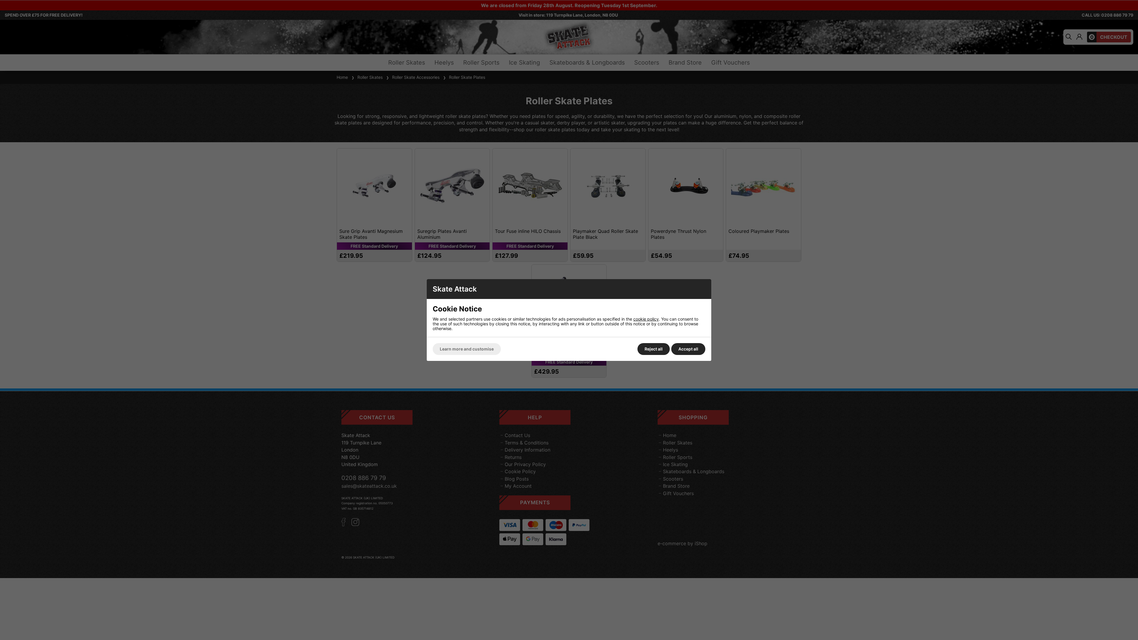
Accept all (688, 348)
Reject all (654, 348)
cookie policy (646, 318)
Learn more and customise (467, 348)
